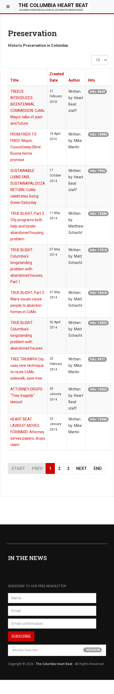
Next (81, 468)
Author (74, 80)
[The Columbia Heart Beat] (53, 6)
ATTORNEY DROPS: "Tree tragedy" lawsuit (26, 395)
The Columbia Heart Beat (54, 664)
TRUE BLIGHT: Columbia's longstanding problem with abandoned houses (26, 335)
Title (14, 80)
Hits (91, 80)
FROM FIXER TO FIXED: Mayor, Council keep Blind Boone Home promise (25, 147)
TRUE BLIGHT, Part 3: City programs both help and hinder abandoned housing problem (27, 226)
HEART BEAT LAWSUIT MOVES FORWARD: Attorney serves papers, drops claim (27, 432)
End (98, 468)
